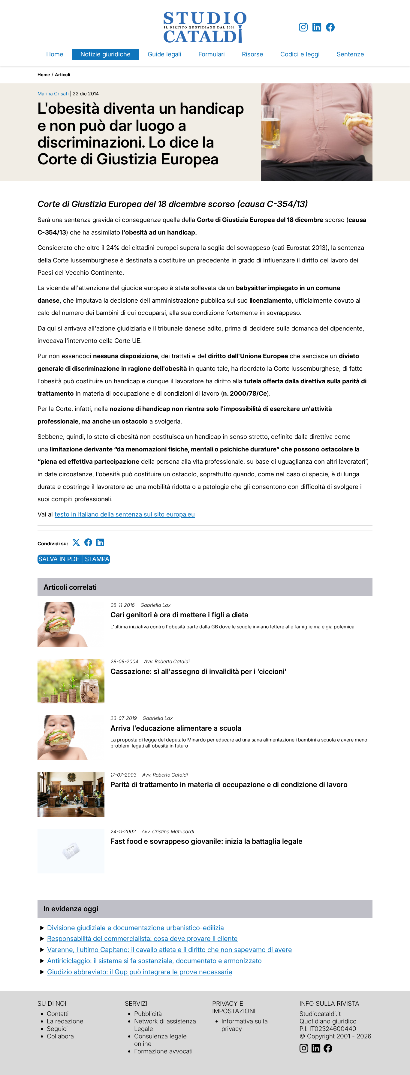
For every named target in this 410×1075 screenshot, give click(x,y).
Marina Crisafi (53, 94)
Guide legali (164, 54)
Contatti (58, 1013)
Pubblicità (148, 1013)
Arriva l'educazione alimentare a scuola (175, 728)
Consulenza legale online (160, 1039)
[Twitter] (76, 542)
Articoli (62, 74)
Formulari (211, 54)
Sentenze (350, 54)
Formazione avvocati (163, 1051)
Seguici (57, 1028)
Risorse (252, 54)
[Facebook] (330, 27)
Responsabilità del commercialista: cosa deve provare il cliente (142, 938)
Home (54, 54)
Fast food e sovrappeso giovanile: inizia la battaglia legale (206, 841)
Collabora (60, 1036)
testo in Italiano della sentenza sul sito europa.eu (125, 514)
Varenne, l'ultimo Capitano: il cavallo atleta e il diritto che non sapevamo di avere (169, 949)
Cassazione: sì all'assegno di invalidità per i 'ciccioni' (198, 671)
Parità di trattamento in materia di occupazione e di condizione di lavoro (229, 784)
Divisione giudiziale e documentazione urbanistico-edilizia (135, 928)
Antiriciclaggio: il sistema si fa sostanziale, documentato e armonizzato (154, 961)
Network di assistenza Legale (165, 1024)
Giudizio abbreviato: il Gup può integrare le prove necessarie (139, 972)
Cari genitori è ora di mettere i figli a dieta (179, 614)
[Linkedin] (316, 27)
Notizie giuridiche (105, 54)
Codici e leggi (300, 54)
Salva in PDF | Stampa (73, 559)
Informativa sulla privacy (245, 1024)
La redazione (65, 1021)
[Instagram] (303, 27)
